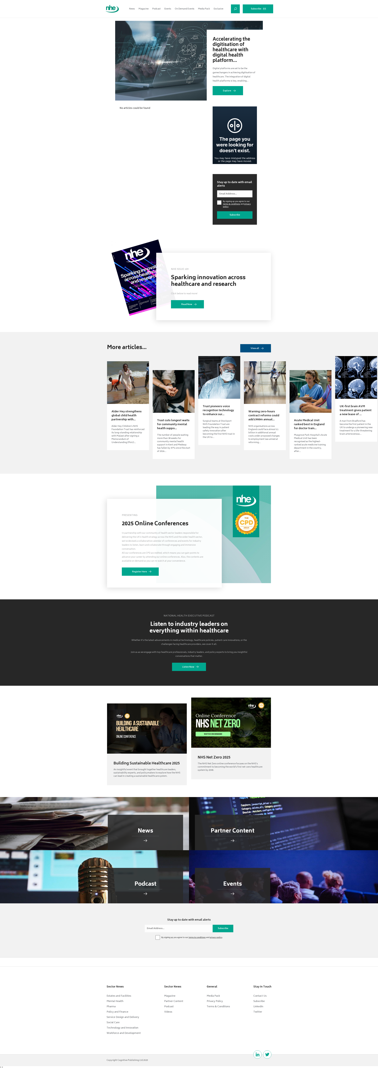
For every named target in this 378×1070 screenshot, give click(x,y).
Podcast (156, 9)
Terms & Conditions (218, 1007)
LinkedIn (258, 1007)
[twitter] (267, 1054)
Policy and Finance (117, 1012)
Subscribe (256, 9)
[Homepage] (112, 9)
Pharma (111, 1007)
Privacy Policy (215, 1001)
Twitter (257, 1012)
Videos (168, 1012)
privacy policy (216, 937)
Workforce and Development (124, 1033)
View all (255, 348)
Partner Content (173, 1001)
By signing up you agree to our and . (237, 204)
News (132, 9)
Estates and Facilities (119, 996)
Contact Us (260, 996)
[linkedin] (257, 1054)
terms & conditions (231, 204)
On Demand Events (184, 9)
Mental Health (115, 1001)
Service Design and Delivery (123, 1017)
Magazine (144, 9)
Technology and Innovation (122, 1028)
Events (167, 9)
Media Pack (204, 9)
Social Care (113, 1023)
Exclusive (218, 9)
